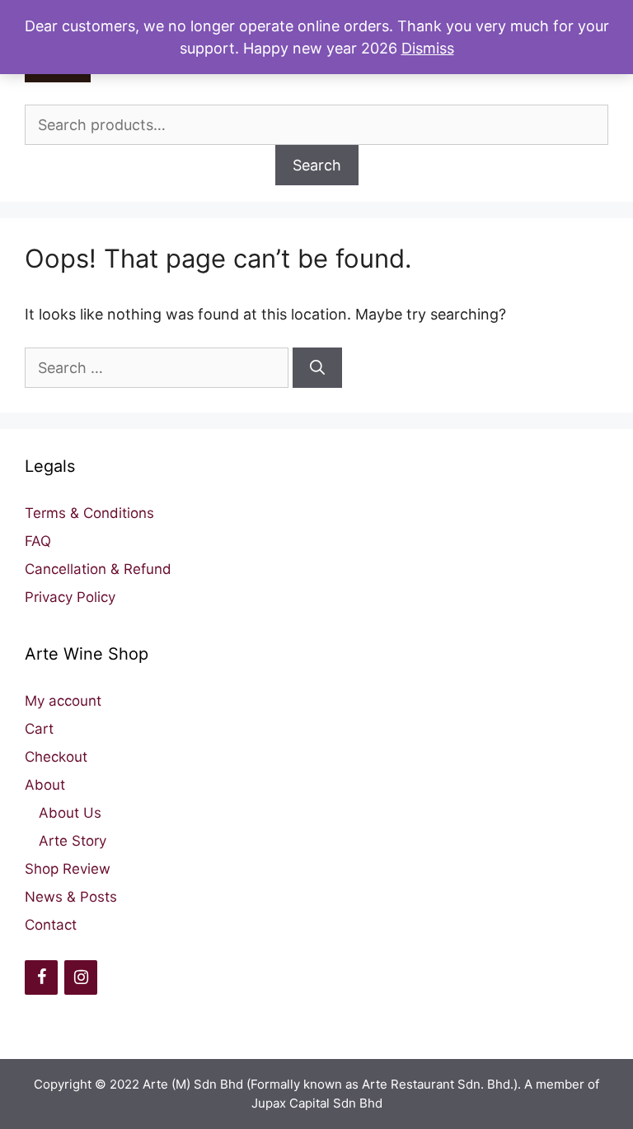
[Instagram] (80, 977)
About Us (70, 813)
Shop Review (67, 869)
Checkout (56, 757)
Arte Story (72, 841)
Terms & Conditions (89, 513)
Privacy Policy (70, 597)
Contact (51, 925)
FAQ (38, 541)
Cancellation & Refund (98, 569)
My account (63, 701)
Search (317, 165)
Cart (39, 729)
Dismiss (427, 48)
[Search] (317, 368)
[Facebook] (41, 977)
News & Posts (71, 897)
